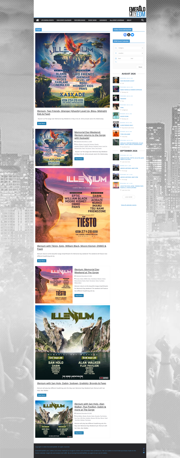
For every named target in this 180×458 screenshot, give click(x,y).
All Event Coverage (117, 20)
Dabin (81, 278)
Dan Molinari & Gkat (127, 81)
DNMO (85, 278)
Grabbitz (88, 418)
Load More (128, 197)
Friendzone (94, 278)
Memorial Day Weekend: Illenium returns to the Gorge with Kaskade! (90, 135)
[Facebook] (125, 34)
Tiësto (93, 148)
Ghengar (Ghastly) (79, 146)
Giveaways (103, 20)
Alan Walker (79, 416)
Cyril (122, 107)
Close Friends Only (126, 125)
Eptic (89, 278)
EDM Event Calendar (64, 20)
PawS (83, 148)
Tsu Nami (101, 281)
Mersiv (102, 418)
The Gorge (88, 148)
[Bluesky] (132, 34)
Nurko (84, 281)
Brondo (89, 416)
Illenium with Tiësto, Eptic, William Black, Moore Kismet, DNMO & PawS (71, 247)
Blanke (81, 144)
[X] (128, 34)
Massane (123, 98)
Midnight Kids (77, 148)
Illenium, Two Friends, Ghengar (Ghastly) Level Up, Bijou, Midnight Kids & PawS (72, 112)
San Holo (77, 420)
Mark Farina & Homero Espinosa (131, 90)
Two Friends (98, 148)
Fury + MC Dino (81, 418)
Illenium (91, 146)
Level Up (104, 146)
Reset (140, 67)
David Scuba (124, 116)
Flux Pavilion (103, 416)
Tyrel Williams (125, 134)
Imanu (103, 278)
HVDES (86, 146)
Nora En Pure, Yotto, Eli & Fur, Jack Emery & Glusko (132, 158)
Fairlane (92, 144)
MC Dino (98, 418)
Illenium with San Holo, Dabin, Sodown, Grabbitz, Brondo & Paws (71, 383)
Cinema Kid (86, 144)
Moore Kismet (78, 281)
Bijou (77, 144)
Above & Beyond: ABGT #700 (129, 168)
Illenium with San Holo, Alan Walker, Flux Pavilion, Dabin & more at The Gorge (90, 406)
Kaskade (95, 146)
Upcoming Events (47, 20)
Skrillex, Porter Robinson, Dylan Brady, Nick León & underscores (131, 143)
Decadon (97, 416)
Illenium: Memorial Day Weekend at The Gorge (86, 271)
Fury (75, 418)
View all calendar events (128, 205)
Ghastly (96, 144)
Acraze (78, 278)
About (129, 20)
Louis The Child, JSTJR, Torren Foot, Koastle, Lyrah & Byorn (132, 187)
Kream (100, 146)
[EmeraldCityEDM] (37, 20)
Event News (92, 20)
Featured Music (79, 20)
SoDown (82, 420)
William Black (77, 283)
